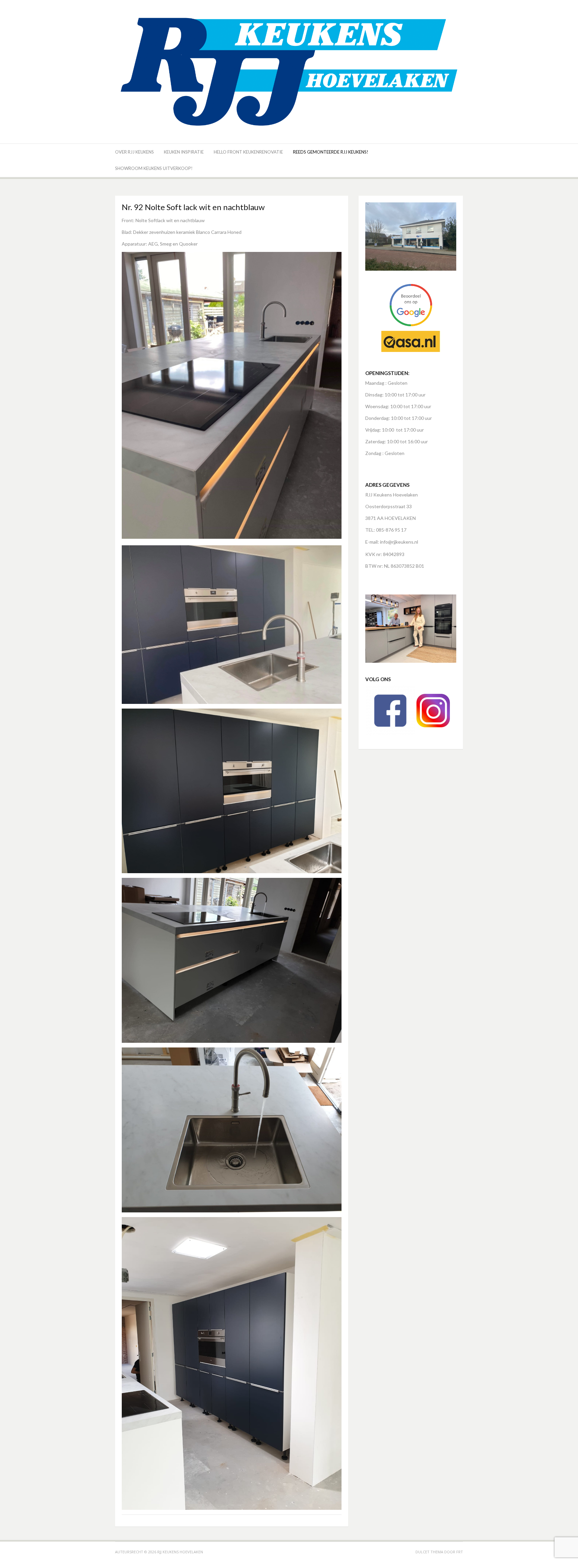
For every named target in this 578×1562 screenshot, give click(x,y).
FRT (459, 1551)
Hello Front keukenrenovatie (248, 152)
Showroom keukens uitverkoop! (154, 168)
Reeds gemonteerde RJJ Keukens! (330, 152)
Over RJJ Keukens (134, 152)
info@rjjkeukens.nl (399, 542)
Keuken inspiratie (184, 152)
